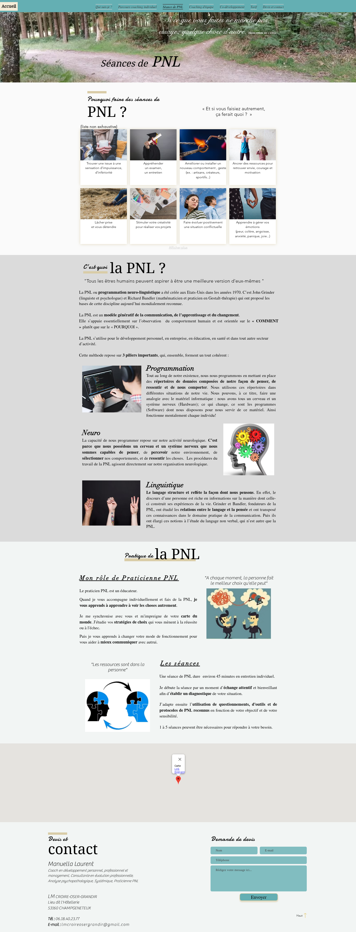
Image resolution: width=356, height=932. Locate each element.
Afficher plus (178, 247)
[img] (103, 157)
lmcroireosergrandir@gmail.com (95, 924)
